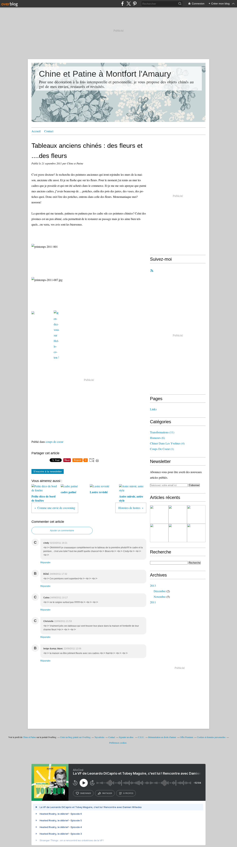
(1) (162, 449)
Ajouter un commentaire (62, 530)
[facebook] (122, 3)
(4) (167, 443)
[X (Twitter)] (128, 3)
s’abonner (85, 793)
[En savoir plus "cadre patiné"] (177, 514)
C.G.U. (141, 737)
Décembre (160, 591)
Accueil (36, 131)
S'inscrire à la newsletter (47, 471)
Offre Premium (186, 737)
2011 (153, 602)
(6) (157, 438)
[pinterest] (134, 3)
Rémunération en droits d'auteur (162, 737)
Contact (48, 131)
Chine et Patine (29, 737)
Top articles (99, 737)
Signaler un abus (126, 737)
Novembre (160, 597)
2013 (153, 585)
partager (107, 793)
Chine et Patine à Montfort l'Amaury (105, 74)
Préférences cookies (118, 742)
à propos (128, 793)
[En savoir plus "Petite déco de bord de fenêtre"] (159, 514)
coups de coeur (54, 442)
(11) (162, 432)
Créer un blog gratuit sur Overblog (75, 737)
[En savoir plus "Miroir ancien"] (177, 533)
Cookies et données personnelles (211, 737)
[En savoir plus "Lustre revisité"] (196, 514)
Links (153, 409)
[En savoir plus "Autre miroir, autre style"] (159, 533)
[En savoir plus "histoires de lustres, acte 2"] (196, 533)
